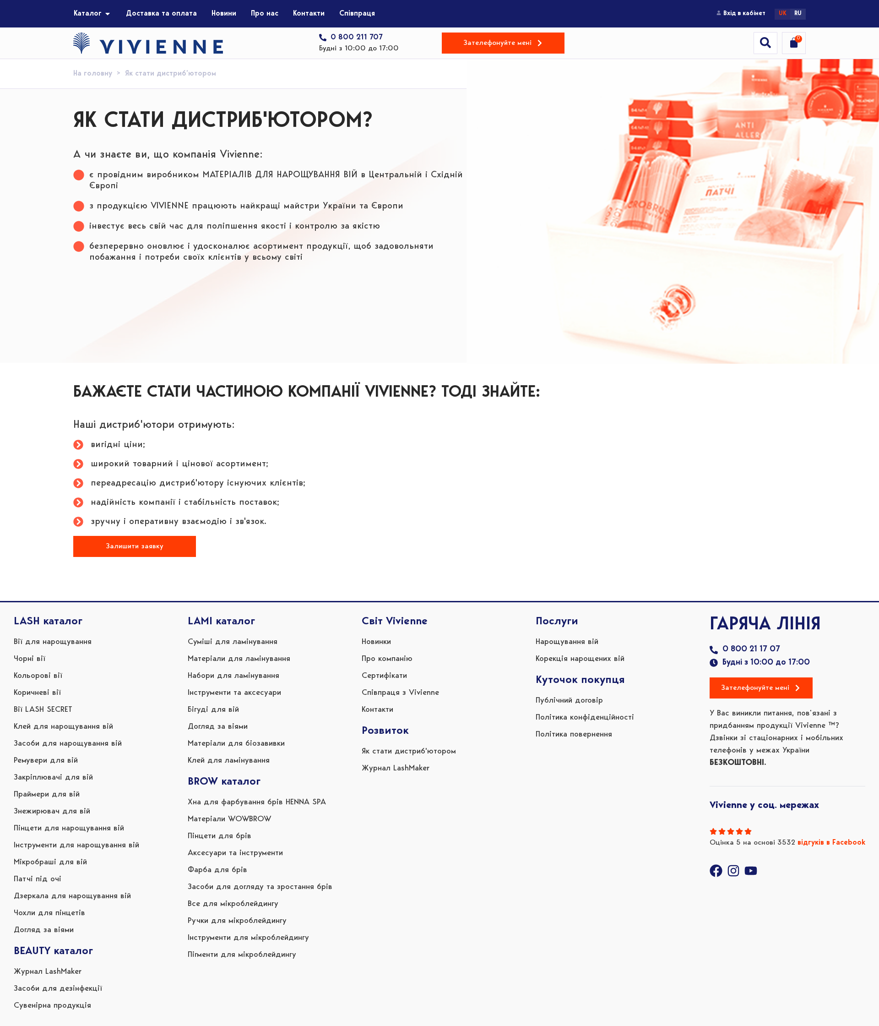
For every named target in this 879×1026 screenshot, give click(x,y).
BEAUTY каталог (53, 951)
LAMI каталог (221, 621)
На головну (92, 73)
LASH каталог (48, 621)
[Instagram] (733, 870)
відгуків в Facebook (831, 842)
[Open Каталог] (107, 13)
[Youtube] (750, 870)
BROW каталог (224, 781)
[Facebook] (716, 870)
